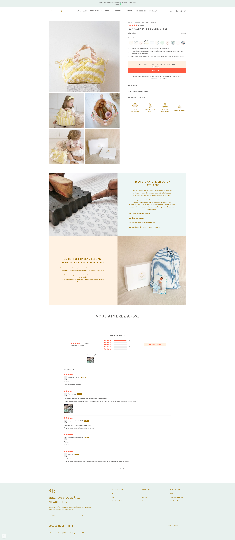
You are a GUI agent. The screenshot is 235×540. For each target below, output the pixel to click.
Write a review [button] (155, 344)
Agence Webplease (83, 533)
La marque (153, 11)
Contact (114, 494)
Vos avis (144, 497)
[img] (68, 374)
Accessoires (117, 11)
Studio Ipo (73, 533)
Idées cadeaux (96, 11)
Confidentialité (174, 501)
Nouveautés (82, 11)
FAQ (113, 497)
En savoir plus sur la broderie (157, 79)
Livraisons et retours (118, 501)
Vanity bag (137, 22)
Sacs (107, 11)
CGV (171, 494)
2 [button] (115, 468)
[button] (133, 25)
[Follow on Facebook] (72, 526)
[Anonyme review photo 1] (68, 408)
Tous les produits (147, 501)
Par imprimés (140, 11)
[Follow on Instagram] (68, 526)
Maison (129, 11)
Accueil (130, 22)
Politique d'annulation (176, 497)
